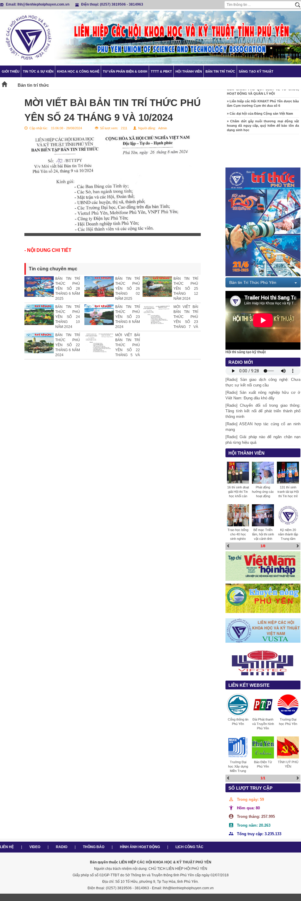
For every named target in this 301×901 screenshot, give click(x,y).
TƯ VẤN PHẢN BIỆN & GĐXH (125, 71)
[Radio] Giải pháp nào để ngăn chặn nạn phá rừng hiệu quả (262, 440)
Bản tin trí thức (220, 71)
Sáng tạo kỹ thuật (256, 71)
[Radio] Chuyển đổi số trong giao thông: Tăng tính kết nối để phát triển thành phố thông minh (262, 411)
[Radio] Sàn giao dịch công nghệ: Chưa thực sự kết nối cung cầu (262, 382)
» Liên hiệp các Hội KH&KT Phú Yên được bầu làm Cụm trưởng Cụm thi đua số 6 (263, 97)
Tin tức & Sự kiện (38, 71)
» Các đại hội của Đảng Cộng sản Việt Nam (260, 107)
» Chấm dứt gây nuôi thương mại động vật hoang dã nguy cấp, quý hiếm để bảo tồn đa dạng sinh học (263, 119)
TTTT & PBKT (161, 71)
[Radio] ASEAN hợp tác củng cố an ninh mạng (262, 427)
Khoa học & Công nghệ (78, 71)
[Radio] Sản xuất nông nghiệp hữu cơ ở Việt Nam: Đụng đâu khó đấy (262, 395)
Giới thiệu (10, 71)
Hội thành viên (188, 71)
